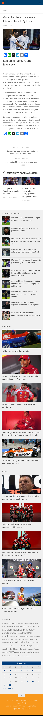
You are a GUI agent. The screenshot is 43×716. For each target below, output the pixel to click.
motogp (28, 645)
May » (10, 688)
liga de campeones (34, 636)
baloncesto (14, 623)
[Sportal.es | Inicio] (3, 2)
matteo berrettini (14, 639)
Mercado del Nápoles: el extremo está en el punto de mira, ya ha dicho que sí (26, 241)
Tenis (5, 11)
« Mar (4, 688)
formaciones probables (21, 629)
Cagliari (21, 623)
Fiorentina (5, 630)
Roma (24, 652)
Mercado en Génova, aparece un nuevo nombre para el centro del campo (24, 294)
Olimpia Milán (17, 649)
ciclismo (19, 626)
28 (38, 682)
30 (10, 685)
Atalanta (4, 623)
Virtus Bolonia (26, 656)
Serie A (30, 652)
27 (33, 682)
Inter (24, 633)
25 (21, 682)
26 (27, 682)
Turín (9, 656)
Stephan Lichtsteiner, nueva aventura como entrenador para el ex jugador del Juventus (25, 283)
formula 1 (6, 633)
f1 (31, 626)
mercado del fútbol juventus (11, 646)
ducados (26, 627)
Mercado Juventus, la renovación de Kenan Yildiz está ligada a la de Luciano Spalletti (25, 273)
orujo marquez (28, 649)
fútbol (14, 633)
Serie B (36, 652)
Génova (20, 633)
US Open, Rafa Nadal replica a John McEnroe (11, 191)
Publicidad (26, 703)
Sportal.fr (16, 709)
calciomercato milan (29, 623)
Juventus (14, 636)
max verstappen (23, 639)
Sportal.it (22, 706)
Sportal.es (26, 709)
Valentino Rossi (16, 656)
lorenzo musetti (5, 639)
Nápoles (9, 649)
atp (7, 623)
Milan (21, 646)
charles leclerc (12, 627)
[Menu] (40, 2)
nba (33, 646)
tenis (4, 655)
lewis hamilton (24, 636)
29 (4, 685)
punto (12, 652)
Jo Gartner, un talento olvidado (15, 351)
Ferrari (35, 626)
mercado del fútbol (19, 642)
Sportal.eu (32, 706)
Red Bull (18, 652)
